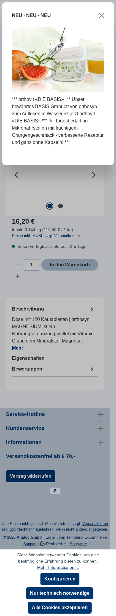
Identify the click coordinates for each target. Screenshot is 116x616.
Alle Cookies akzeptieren (60, 607)
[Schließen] (101, 15)
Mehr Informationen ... (58, 567)
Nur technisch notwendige (60, 593)
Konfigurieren (60, 578)
